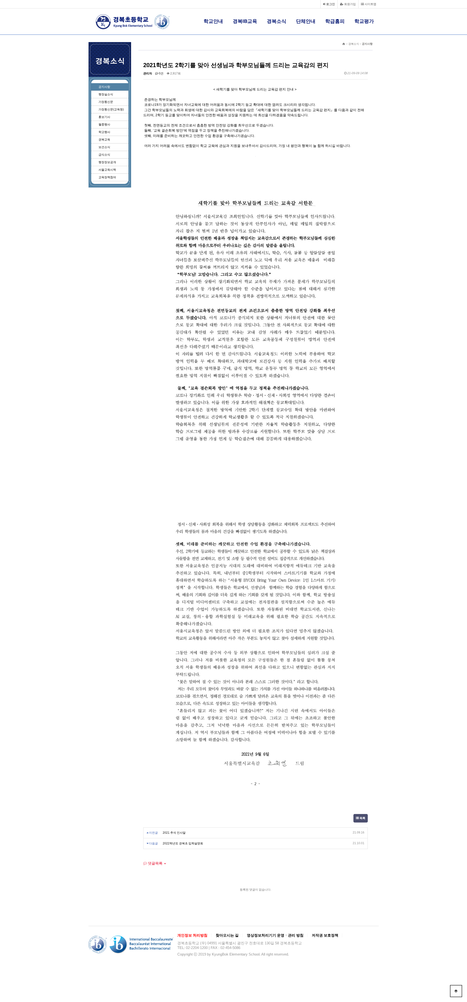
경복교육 (104, 139)
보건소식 (104, 147)
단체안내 (305, 21)
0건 (160, 73)
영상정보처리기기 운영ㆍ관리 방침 (275, 935)
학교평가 (364, 21)
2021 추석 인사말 (174, 832)
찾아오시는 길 (227, 935)
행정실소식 (106, 94)
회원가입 (349, 4)
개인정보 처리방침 (192, 935)
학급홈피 (335, 21)
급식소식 (104, 154)
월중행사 (104, 124)
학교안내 (213, 21)
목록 (362, 818)
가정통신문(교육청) (111, 109)
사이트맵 (370, 4)
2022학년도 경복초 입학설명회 (183, 843)
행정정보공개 (107, 162)
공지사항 (104, 87)
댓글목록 (154, 863)
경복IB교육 (245, 21)
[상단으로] (456, 991)
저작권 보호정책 (325, 935)
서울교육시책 (107, 169)
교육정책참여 (107, 177)
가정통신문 (106, 102)
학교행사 (104, 132)
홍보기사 (104, 117)
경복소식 (276, 21)
